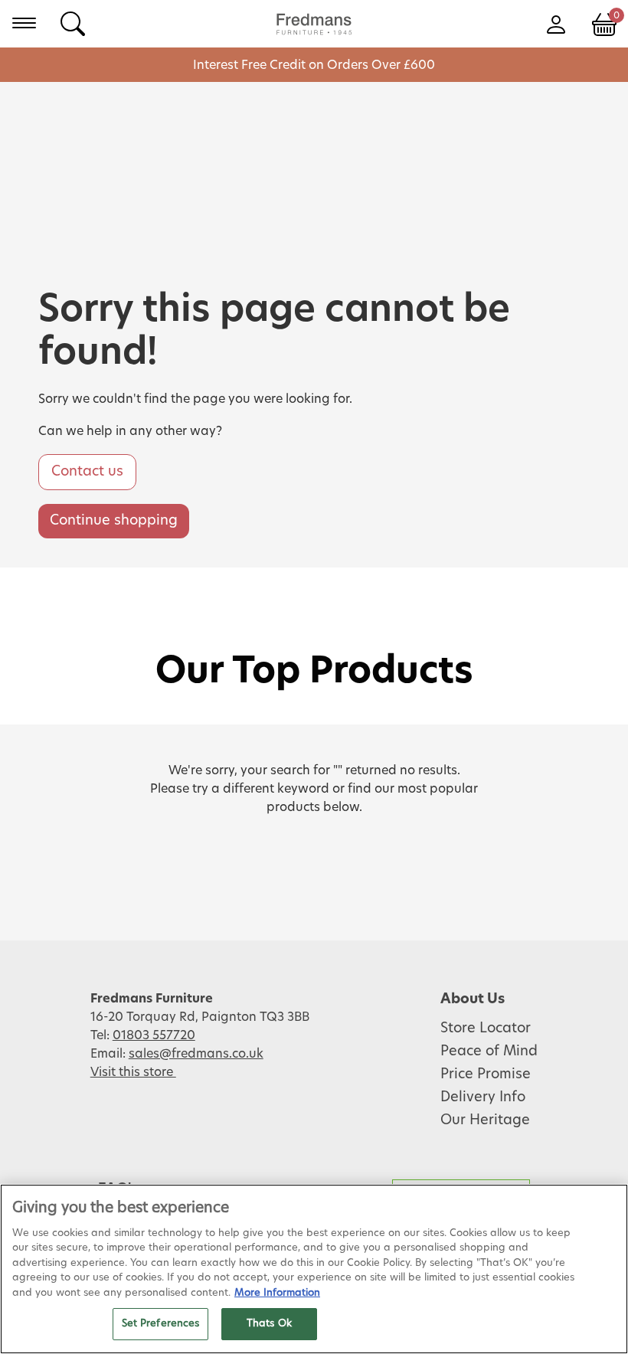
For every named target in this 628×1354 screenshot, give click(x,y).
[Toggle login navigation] (555, 22)
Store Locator (485, 1028)
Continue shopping (114, 521)
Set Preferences (161, 1324)
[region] (314, 1269)
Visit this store (133, 1072)
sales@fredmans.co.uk (196, 1054)
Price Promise (485, 1074)
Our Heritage (485, 1120)
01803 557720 (154, 1035)
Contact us (87, 472)
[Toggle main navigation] (24, 22)
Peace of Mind (489, 1051)
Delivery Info (482, 1097)
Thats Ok (269, 1324)
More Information (277, 1293)
